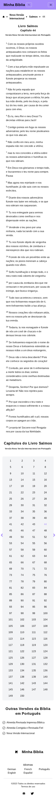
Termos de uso (28, 786)
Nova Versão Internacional (17, 17)
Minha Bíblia (14, 5)
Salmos (33, 16)
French (28, 769)
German (11, 769)
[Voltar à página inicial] (3, 16)
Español (28, 773)
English (12, 773)
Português (44, 769)
